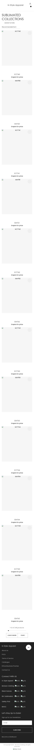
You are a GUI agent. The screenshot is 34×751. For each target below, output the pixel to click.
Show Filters (10, 23)
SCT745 (17, 569)
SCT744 (17, 470)
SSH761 (17, 223)
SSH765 (17, 618)
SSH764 (17, 520)
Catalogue (6, 662)
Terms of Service (7, 658)
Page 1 (23, 635)
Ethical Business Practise (10, 666)
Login (30, 4)
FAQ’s (4, 654)
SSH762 (17, 322)
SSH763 (17, 421)
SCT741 (17, 173)
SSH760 (17, 124)
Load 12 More (12, 635)
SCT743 (17, 371)
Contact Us (6, 670)
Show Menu (3, 5)
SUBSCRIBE (17, 730)
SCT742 (17, 272)
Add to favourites (30, 33)
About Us (5, 650)
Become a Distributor (9, 737)
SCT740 (17, 74)
